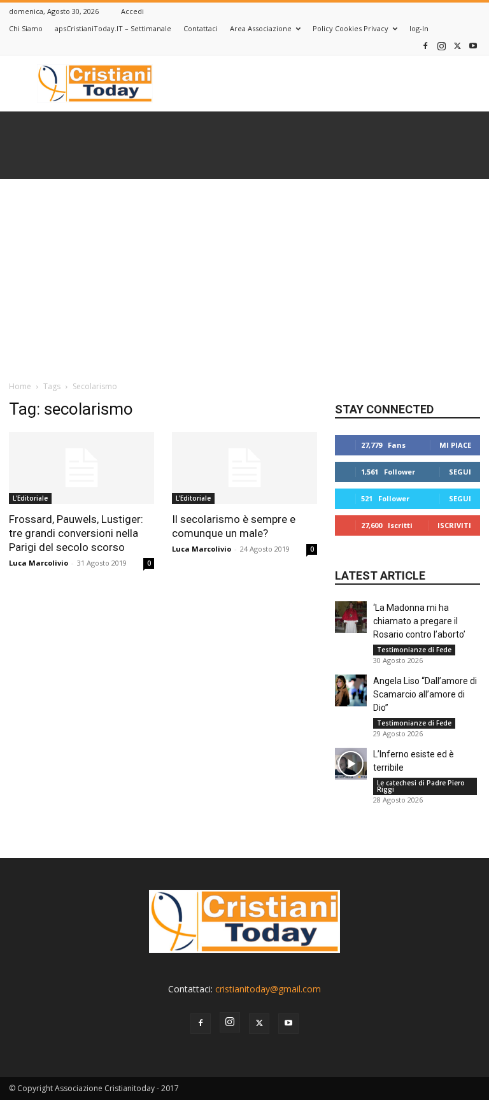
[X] (457, 45)
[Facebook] (425, 45)
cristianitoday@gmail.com (268, 989)
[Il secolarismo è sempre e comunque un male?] (244, 468)
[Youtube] (473, 45)
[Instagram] (441, 45)
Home (20, 386)
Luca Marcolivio (38, 563)
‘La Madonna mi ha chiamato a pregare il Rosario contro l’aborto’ (419, 621)
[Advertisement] (244, 274)
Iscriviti (454, 525)
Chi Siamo (26, 28)
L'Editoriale (30, 498)
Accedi (132, 11)
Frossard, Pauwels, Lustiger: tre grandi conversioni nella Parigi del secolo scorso (76, 533)
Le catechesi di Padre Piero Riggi (421, 786)
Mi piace (455, 445)
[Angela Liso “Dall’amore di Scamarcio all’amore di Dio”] (351, 690)
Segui (460, 471)
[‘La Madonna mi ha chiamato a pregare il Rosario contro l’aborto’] (351, 617)
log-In (419, 28)
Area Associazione (261, 28)
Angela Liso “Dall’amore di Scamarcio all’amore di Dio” (425, 694)
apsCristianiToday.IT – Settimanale (113, 28)
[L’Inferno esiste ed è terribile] (351, 764)
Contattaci (200, 28)
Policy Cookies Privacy (350, 28)
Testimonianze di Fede (414, 649)
